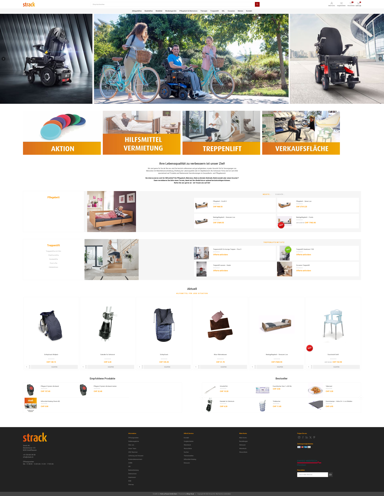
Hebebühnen (53, 267)
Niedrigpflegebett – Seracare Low (224, 217)
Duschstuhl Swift (333, 354)
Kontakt (186, 438)
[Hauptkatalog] (30, 405)
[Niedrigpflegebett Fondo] (284, 221)
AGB (129, 481)
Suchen (257, 4)
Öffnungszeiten (133, 438)
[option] (192, 59)
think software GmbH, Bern (168, 494)
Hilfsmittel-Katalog (190, 459)
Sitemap (131, 484)
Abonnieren (330, 474)
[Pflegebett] (111, 211)
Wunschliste (188, 448)
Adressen (242, 445)
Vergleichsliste (341, 5)
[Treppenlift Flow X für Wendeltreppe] (201, 253)
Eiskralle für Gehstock (107, 354)
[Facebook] (302, 437)
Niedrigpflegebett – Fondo (304, 217)
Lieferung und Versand (135, 456)
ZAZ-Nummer (133, 452)
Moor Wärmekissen (220, 354)
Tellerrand (329, 386)
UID (129, 466)
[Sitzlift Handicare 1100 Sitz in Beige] (284, 253)
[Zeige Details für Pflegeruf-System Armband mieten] (83, 390)
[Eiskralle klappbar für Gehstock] (107, 324)
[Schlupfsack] (164, 324)
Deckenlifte (53, 259)
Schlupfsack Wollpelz (51, 354)
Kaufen (54, 367)
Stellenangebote (133, 441)
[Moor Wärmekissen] (220, 324)
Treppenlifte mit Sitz (53, 251)
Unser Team (132, 448)
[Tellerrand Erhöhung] (315, 390)
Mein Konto (331, 5)
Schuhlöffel (224, 386)
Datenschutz (132, 474)
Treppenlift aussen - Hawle (222, 265)
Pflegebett (53, 197)
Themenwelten (189, 456)
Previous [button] (4, 59)
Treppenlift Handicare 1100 (305, 249)
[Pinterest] (314, 437)
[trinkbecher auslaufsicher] (262, 405)
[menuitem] (152, 438)
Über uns (131, 445)
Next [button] (380, 59)
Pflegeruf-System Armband (50, 386)
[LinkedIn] (306, 437)
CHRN (130, 463)
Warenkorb (187, 445)
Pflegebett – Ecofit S (220, 201)
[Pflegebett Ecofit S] (201, 205)
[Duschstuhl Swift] (333, 324)
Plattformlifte (53, 255)
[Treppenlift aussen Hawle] (201, 269)
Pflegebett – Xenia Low (303, 201)
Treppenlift (53, 245)
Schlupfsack (164, 354)
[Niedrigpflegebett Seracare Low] (201, 221)
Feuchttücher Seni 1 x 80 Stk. (282, 386)
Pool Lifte (53, 263)
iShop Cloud (190, 494)
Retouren (187, 463)
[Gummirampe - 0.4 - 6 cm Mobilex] (315, 405)
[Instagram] (299, 437)
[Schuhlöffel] (209, 390)
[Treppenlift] (111, 259)
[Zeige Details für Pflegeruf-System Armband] (30, 390)
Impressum (132, 477)
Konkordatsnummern (135, 459)
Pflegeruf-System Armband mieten (105, 386)
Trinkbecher (276, 401)
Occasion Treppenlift (303, 265)
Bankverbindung (133, 470)
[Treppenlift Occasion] (284, 269)
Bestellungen (243, 441)
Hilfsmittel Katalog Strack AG (50, 401)
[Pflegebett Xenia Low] (284, 205)
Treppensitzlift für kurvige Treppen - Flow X (227, 249)
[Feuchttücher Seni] (262, 390)
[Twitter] (310, 437)
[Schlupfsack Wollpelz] (51, 324)
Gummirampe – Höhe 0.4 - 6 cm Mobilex (339, 401)
